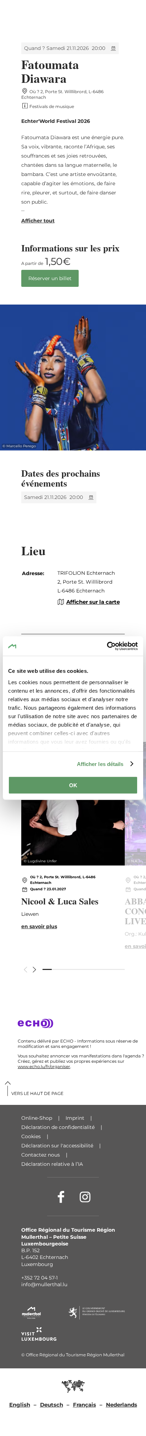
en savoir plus (73, 848)
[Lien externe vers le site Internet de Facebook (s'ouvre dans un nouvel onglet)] (60, 1196)
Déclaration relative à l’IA (52, 1164)
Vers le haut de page (37, 1093)
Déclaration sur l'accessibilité (57, 1145)
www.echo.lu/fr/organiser (44, 1066)
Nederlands (121, 1404)
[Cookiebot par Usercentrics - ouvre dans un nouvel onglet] (107, 646)
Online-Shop (36, 1118)
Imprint (75, 1118)
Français (84, 1404)
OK (73, 785)
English (19, 1404)
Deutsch (51, 1404)
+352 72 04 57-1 (39, 1278)
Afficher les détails (100, 764)
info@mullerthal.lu (44, 1284)
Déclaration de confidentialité (58, 1127)
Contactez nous (40, 1155)
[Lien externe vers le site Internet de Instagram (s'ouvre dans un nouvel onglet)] (85, 1196)
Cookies (31, 1136)
